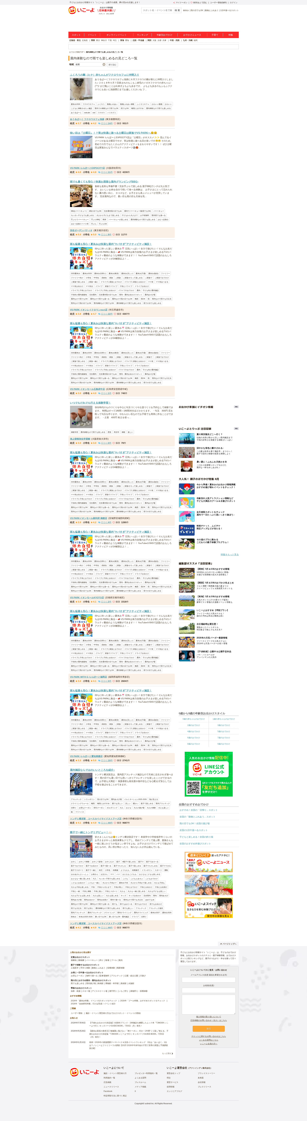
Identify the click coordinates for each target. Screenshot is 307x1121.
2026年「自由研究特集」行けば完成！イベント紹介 (93, 1004)
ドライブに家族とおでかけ (111, 282)
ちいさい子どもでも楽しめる (82, 215)
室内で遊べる (115, 900)
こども (125, 879)
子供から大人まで (104, 887)
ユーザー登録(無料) (218, 2)
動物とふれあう (211, 10)
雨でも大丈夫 (76, 908)
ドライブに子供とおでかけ (81, 290)
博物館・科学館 (112, 983)
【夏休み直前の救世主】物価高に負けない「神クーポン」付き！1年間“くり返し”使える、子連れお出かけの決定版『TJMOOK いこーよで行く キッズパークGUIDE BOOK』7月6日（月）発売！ (128, 1034)
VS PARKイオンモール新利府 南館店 (88, 518)
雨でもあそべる (126, 904)
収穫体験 (111, 968)
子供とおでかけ (131, 887)
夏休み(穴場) (141, 273)
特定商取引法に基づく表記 (115, 1096)
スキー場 (86, 991)
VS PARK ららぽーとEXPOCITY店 (87, 168)
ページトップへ (229, 944)
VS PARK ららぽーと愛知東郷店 (86, 756)
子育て (215, 35)
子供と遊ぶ (98, 891)
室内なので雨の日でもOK (81, 303)
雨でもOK (125, 108)
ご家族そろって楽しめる (133, 278)
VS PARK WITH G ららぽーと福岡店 (88, 677)
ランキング (142, 35)
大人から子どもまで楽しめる (107, 215)
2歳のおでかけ (193, 725)
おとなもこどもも (129, 874)
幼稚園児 (135, 870)
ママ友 (150, 282)
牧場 (107, 960)
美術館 (123, 983)
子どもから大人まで (130, 215)
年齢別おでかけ (164, 35)
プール (114, 960)
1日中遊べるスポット (229, 10)
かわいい (168, 104)
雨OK (143, 299)
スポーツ (158, 870)
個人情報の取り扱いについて (208, 1017)
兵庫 (164, 40)
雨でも (114, 904)
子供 (93, 887)
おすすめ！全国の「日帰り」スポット (199, 810)
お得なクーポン (85, 808)
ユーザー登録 (76, 1013)
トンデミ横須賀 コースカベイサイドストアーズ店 (96, 818)
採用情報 (170, 1087)
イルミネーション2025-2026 (135, 799)
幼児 (100, 870)
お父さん (104, 874)
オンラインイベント (116, 35)
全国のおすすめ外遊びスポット (195, 843)
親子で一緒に (91, 870)
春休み (186, 10)
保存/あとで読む (200, 2)
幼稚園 (115, 870)
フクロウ (101, 113)
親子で (141, 862)
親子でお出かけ (92, 866)
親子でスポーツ (77, 870)
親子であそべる (152, 862)
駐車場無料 (104, 976)
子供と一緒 (75, 891)
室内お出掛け (102, 900)
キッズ (123, 896)
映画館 (100, 983)
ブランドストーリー (206, 1073)
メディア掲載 (140, 1087)
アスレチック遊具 (156, 908)
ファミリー (165, 273)
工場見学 (75, 968)
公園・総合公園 (131, 976)
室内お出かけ (89, 900)
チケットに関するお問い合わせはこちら (208, 1036)
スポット (76, 35)
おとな (128, 808)
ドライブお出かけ (142, 286)
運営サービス (172, 1082)
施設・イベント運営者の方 (115, 1073)
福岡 (195, 40)
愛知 (127, 40)
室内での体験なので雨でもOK (106, 108)
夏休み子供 (123, 883)
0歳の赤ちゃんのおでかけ (194, 719)
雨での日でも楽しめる (152, 303)
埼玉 (115, 40)
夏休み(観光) (153, 273)
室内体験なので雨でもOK (104, 303)
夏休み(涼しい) (127, 273)
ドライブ (98, 286)
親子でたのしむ (120, 866)
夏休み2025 (87, 273)
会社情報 (201, 1082)
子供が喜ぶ (118, 887)
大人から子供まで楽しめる (141, 883)
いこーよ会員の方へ (208, 1044)
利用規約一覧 (109, 1078)
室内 (155, 896)
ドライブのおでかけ (126, 290)
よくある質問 (140, 1078)
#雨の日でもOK (95, 211)
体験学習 (74, 432)
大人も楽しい (163, 808)
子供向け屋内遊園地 (79, 295)
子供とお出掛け (161, 887)
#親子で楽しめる (129, 862)
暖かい (135, 803)
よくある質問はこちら (208, 1040)
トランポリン (89, 799)
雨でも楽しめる (77, 983)
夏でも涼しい (117, 803)
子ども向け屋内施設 (151, 290)
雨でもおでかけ (141, 904)
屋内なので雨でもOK (79, 299)
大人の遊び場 (139, 808)
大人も (122, 891)
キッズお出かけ (135, 896)
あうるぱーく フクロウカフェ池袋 (87, 119)
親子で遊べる (106, 866)
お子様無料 (144, 215)
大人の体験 (151, 808)
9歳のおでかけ (223, 744)
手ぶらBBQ (95, 219)
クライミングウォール (80, 803)
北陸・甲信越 (138, 40)
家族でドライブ (111, 286)
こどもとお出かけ (78, 883)
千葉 (110, 40)
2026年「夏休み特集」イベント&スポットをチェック (94, 1001)
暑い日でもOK (100, 917)
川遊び (143, 976)
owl (94, 113)
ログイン (233, 2)
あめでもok (149, 900)
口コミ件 (107, 123)
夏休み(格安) (114, 273)
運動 (166, 870)
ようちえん (125, 870)
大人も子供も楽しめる (80, 887)
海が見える (153, 799)
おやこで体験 (84, 862)
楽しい (130, 432)
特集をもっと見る (230, 554)
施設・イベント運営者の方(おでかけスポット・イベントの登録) (113, 1013)
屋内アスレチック (95, 913)
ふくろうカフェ (143, 104)
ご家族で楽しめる (78, 282)
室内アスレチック (163, 803)
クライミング (109, 913)
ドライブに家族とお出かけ (135, 282)
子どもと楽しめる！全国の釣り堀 (196, 837)
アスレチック (76, 799)
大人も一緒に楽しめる (136, 891)
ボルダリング (112, 808)
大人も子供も (159, 883)
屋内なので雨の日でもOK (122, 299)
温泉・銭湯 (75, 991)
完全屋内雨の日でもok (113, 211)
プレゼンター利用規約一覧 (146, 1073)
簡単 (104, 219)
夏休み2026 (75, 104)
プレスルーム (140, 1082)
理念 (169, 1078)
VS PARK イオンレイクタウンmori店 (88, 309)
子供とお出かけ (146, 887)
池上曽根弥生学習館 (80, 439)
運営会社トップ (173, 1073)
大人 (121, 808)
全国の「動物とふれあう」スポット (197, 816)
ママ (112, 874)
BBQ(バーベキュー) (79, 211)
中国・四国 (174, 40)
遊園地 (74, 960)
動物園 (81, 960)
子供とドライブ (126, 286)
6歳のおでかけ (193, 737)
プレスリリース (204, 1087)
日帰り (73, 808)
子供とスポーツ (111, 891)
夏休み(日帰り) (100, 273)
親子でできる (165, 866)
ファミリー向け (77, 278)
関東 (93, 40)
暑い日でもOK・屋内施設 (119, 917)
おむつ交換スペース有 (80, 224)
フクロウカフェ (89, 104)
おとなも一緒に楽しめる (80, 879)
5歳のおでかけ (223, 731)
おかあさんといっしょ (80, 874)
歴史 (109, 432)
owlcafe (87, 113)
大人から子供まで (109, 883)
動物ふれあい (112, 104)
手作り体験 (85, 968)
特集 (230, 35)
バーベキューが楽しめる (118, 219)
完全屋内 (92, 295)
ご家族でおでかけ (162, 278)
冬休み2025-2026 (85, 917)
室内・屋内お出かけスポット (130, 295)
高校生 (104, 278)
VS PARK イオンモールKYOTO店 (87, 597)
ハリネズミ (111, 113)
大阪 (154, 40)
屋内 (138, 290)
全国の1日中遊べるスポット (194, 830)
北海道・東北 (75, 40)
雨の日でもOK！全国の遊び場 (195, 823)
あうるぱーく (76, 113)
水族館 (131, 983)
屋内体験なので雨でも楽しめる (158, 108)
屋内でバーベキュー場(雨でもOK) (137, 211)
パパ (118, 874)
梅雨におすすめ (137, 108)
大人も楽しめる (112, 896)
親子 (118, 862)
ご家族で (148, 278)
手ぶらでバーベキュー (80, 219)
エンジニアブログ (174, 1091)
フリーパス (79, 812)
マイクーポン (181, 2)
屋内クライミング (141, 913)
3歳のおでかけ (223, 725)
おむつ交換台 (163, 219)
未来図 (201, 1078)
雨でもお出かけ (156, 904)
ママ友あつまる (162, 282)
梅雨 (136, 299)
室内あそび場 (76, 900)
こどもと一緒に (94, 883)
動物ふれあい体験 (127, 104)
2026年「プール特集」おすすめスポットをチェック (142, 1001)
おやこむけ (109, 862)
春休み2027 (155, 913)
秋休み (73, 917)
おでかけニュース (192, 35)
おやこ (73, 862)
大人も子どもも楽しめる (80, 896)
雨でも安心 (88, 908)
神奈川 (104, 40)
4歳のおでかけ (193, 731)
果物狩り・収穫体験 (139, 991)
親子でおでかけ (77, 866)
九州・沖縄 (188, 40)
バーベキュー (159, 211)
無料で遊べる (92, 976)
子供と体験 (86, 891)
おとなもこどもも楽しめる (149, 874)
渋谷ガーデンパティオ (81, 230)
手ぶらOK (103, 224)
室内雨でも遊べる (159, 215)
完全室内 (147, 896)
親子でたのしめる (151, 866)
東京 (98, 40)
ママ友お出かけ (77, 286)
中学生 (96, 278)
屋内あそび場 (150, 295)
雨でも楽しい (128, 908)
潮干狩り (113, 991)
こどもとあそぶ (136, 879)
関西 (149, 40)
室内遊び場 (91, 983)
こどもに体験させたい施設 (81, 108)
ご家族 (118, 278)
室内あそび (163, 896)
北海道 (85, 40)
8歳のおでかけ (193, 744)
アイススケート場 (99, 991)
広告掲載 (107, 1082)
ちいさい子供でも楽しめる (109, 879)
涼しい (127, 803)
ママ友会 (89, 286)
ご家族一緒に (93, 282)
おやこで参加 (97, 862)
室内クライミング (124, 913)
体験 (123, 432)
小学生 (88, 278)
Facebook (108, 1091)
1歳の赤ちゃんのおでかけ (224, 719)
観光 (121, 960)
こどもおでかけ (151, 879)
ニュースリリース (111, 1087)
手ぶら (93, 224)
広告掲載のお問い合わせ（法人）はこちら (208, 1020)
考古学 (116, 432)
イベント (92, 35)
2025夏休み (75, 273)
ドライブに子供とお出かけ (105, 290)
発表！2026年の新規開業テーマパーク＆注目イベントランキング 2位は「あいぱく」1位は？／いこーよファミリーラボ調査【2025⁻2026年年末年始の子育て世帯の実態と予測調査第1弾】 (128, 1045)
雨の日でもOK (197, 10)
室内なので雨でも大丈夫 (161, 299)
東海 (122, 40)
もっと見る (166, 1053)
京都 (159, 40)
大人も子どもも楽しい (156, 891)
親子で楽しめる (147, 803)
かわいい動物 (157, 104)
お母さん (94, 874)
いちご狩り (123, 991)
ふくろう (101, 104)
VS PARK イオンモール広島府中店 (87, 389)
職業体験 (121, 968)
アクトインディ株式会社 (199, 1068)
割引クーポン (99, 808)
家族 (111, 278)
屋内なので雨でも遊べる (100, 299)
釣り (101, 960)
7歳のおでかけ (223, 737)
